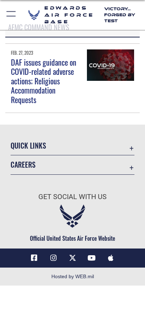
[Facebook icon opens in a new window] (34, 258)
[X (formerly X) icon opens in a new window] (72, 258)
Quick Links (28, 145)
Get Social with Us (72, 197)
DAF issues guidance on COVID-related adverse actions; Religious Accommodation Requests (43, 80)
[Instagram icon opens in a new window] (53, 258)
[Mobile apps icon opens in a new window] (111, 258)
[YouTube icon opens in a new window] (91, 258)
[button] (11, 15)
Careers (23, 165)
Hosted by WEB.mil (72, 276)
